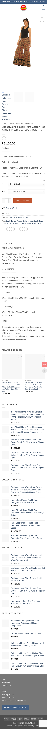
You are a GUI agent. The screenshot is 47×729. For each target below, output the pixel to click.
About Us (6, 682)
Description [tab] (7, 243)
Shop (4, 691)
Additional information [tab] (13, 248)
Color (4, 184)
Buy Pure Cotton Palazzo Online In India (27, 223)
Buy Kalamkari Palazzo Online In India (19, 221)
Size (3, 191)
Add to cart (22, 201)
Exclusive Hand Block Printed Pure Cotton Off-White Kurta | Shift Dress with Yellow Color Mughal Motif (11, 387)
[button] (3, 8)
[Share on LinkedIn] (26, 229)
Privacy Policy (8, 695)
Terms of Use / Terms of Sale (14, 701)
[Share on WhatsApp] (4, 229)
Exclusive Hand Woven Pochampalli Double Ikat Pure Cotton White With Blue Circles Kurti (34, 386)
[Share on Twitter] (13, 229)
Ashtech (37, 726)
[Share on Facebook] (8, 229)
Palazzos (29, 123)
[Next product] (4, 138)
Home (4, 123)
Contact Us (6, 685)
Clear (43, 180)
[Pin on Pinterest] (21, 229)
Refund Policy (8, 698)
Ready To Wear (16, 123)
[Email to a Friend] (17, 229)
